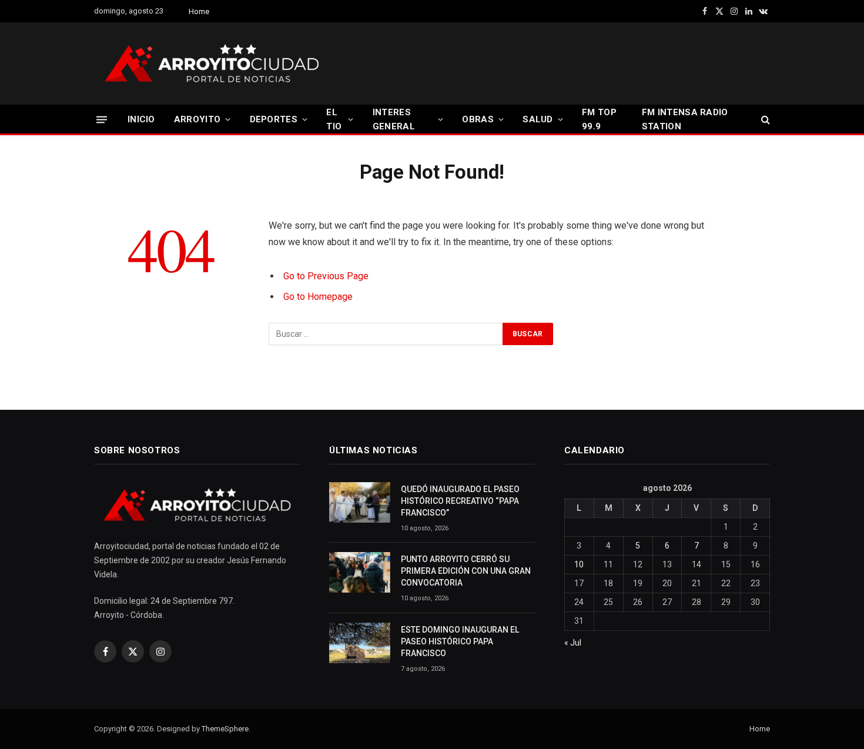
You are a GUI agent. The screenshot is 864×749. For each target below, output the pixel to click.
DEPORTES (273, 119)
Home (199, 11)
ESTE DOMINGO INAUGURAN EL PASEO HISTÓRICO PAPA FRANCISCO (460, 641)
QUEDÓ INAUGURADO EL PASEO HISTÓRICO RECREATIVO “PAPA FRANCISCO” (460, 500)
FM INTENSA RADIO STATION (685, 119)
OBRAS (478, 119)
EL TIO (333, 119)
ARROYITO (197, 119)
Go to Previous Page (326, 276)
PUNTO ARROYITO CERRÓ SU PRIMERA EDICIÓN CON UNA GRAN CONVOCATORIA (466, 570)
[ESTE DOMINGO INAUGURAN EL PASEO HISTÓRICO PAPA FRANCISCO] (359, 643)
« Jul (572, 642)
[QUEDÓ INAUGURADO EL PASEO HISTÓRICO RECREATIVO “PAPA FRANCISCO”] (359, 502)
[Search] (764, 119)
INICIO (141, 119)
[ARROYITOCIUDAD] (211, 63)
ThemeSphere (225, 728)
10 (579, 564)
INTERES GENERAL (394, 119)
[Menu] (101, 119)
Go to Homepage (318, 296)
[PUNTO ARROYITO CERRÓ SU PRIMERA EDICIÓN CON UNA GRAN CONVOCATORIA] (359, 572)
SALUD (538, 119)
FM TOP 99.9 (599, 119)
